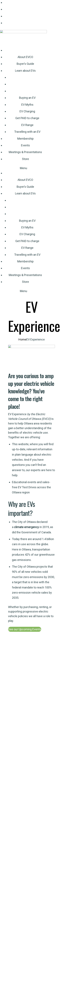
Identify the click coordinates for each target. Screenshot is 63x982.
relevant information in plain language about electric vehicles (32, 454)
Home (22, 339)
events (31, 482)
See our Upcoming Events (24, 629)
